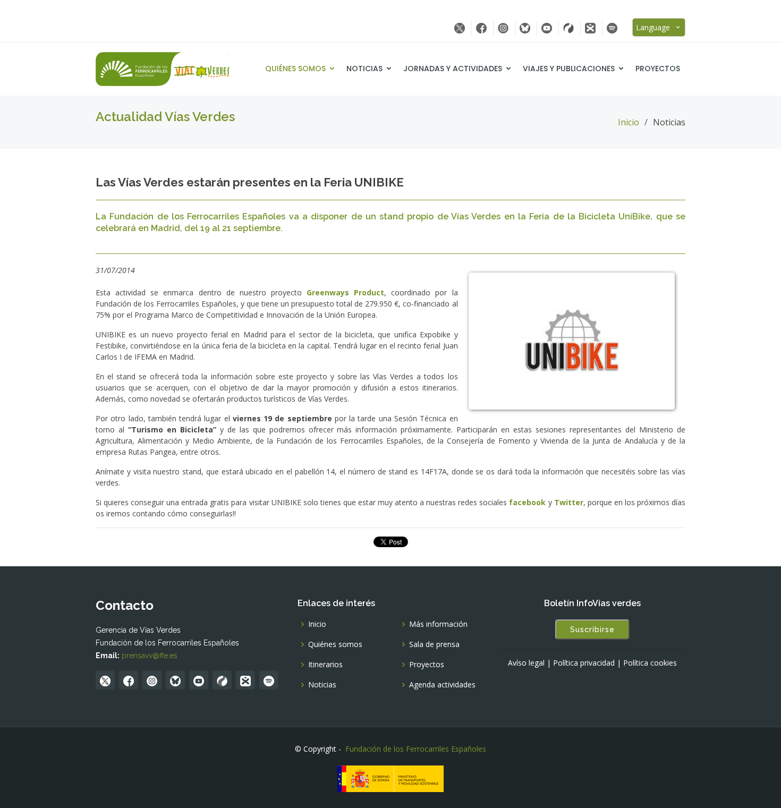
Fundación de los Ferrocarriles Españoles (415, 749)
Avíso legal (526, 663)
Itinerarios (325, 664)
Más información (438, 624)
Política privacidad (584, 663)
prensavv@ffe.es (149, 655)
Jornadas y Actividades (452, 68)
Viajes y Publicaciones (569, 68)
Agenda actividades (442, 684)
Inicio (628, 122)
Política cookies (650, 663)
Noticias (364, 68)
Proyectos (657, 68)
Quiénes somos (295, 68)
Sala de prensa (434, 644)
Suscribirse (592, 629)
